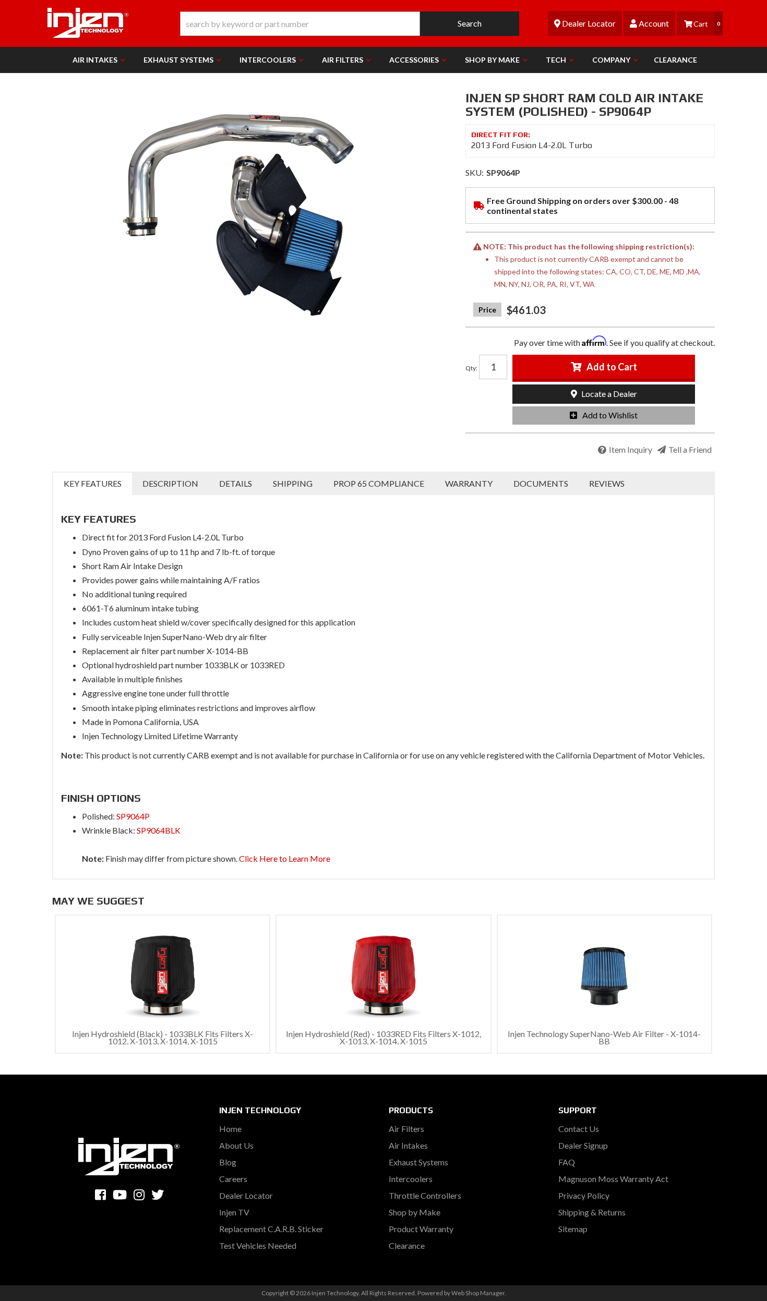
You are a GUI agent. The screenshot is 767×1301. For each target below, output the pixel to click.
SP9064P (133, 816)
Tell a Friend (690, 449)
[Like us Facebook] (100, 1194)
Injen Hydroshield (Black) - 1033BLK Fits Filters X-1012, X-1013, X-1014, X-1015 (162, 1037)
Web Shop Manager (478, 1293)
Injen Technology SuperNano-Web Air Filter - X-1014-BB (604, 1037)
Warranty (469, 483)
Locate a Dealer (608, 394)
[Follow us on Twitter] (157, 1194)
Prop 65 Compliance (378, 483)
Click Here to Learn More (284, 858)
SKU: (474, 172)
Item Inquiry (630, 449)
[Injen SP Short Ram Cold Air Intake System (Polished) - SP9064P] (251, 208)
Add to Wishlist (610, 415)
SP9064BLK (159, 830)
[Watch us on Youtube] (119, 1194)
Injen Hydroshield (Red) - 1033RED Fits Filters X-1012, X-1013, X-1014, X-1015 (383, 1037)
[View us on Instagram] (139, 1194)
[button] (349, 23)
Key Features (93, 483)
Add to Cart (611, 366)
